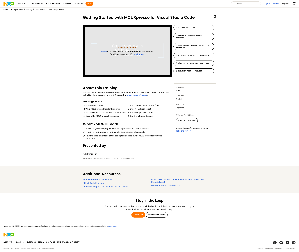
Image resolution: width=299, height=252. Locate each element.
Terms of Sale (25, 249)
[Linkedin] (96, 154)
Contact (50, 242)
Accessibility (35, 249)
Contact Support (156, 215)
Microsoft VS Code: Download (164, 185)
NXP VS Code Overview (93, 183)
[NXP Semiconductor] (9, 3)
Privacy (6, 249)
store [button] (89, 4)
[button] (286, 3)
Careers (20, 242)
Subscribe (138, 215)
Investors (31, 242)
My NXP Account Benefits (69, 242)
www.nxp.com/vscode (137, 95)
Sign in (104, 51)
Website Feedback (47, 249)
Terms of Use (14, 249)
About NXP (9, 242)
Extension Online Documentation (98, 179)
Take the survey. (183, 131)
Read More (94, 226)
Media (41, 242)
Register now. (138, 54)
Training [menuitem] (28, 9)
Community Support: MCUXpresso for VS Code (104, 186)
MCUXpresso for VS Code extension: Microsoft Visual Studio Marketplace (178, 180)
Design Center (17, 9)
